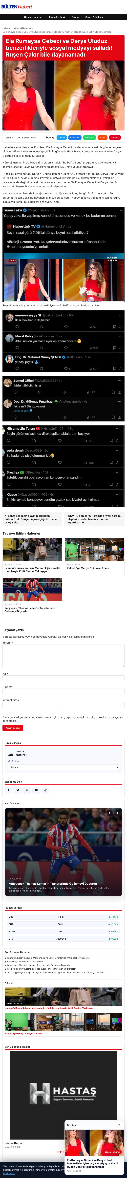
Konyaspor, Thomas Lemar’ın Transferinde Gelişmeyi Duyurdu (38, 965)
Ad (5, 673)
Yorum (7, 642)
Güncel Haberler (33, 17)
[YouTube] (36, 790)
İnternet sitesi (10, 700)
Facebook (75, 137)
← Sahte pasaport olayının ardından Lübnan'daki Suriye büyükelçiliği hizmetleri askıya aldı (31, 519)
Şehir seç (14, 761)
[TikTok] (45, 790)
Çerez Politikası (94, 17)
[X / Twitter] (17, 790)
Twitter (62, 137)
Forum (75, 17)
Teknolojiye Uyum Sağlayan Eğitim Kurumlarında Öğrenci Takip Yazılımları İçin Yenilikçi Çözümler (56, 972)
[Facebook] (8, 790)
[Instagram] (27, 790)
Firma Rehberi (57, 17)
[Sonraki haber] (117, 813)
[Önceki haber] (110, 813)
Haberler (6, 28)
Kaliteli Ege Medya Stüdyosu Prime (25, 961)
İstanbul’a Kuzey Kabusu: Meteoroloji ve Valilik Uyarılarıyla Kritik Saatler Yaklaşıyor (48, 957)
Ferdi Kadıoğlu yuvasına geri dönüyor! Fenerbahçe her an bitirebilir (41, 968)
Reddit (103, 137)
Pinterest (115, 137)
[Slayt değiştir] (58, 1152)
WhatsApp (89, 137)
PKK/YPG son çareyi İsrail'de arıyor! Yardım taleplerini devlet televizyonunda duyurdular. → (94, 519)
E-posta (8, 687)
